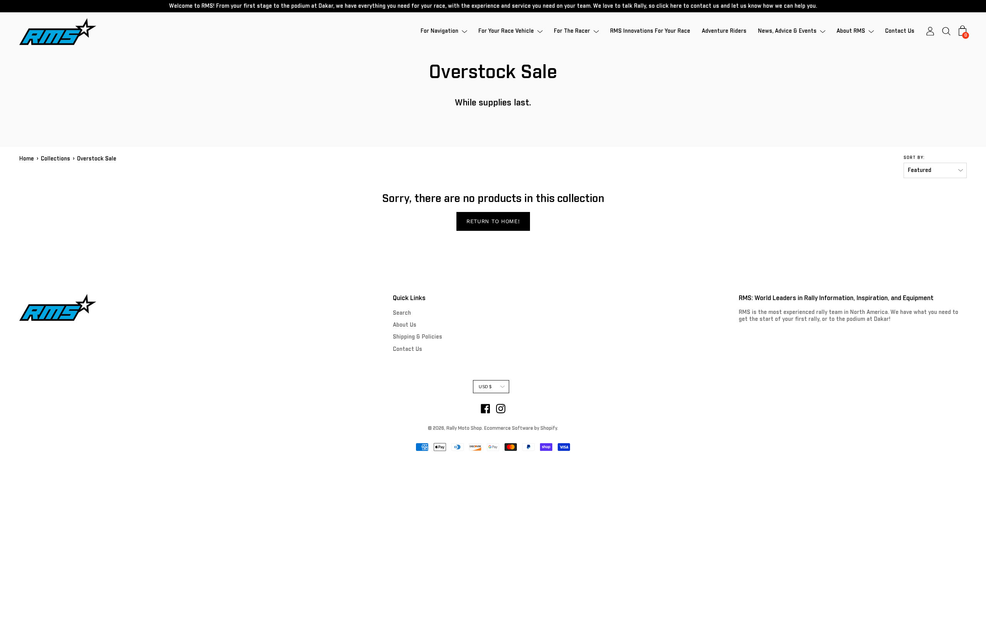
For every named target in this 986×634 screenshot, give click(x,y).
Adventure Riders (724, 31)
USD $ (485, 386)
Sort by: (914, 158)
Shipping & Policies (417, 337)
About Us (404, 325)
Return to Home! (493, 221)
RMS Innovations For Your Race (650, 31)
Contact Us (899, 31)
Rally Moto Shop (464, 428)
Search (402, 313)
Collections (55, 159)
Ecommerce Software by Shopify (520, 428)
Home (26, 159)
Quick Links (409, 298)
